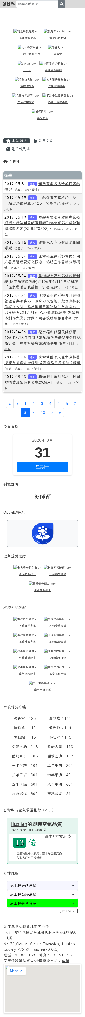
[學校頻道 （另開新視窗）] (8, 4)
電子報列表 (20, 149)
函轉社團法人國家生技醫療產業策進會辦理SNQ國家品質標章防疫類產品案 (42, 362)
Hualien (19, 824)
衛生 (16, 161)
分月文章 (45, 141)
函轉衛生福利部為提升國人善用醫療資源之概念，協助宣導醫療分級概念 (42, 261)
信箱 (65, 961)
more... (69, 910)
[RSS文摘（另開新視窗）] (13, 4)
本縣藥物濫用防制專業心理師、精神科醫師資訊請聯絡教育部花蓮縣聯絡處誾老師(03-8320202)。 (42, 222)
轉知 (32, 184)
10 (43, 412)
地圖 (9, 938)
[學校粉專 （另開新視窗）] (4, 4)
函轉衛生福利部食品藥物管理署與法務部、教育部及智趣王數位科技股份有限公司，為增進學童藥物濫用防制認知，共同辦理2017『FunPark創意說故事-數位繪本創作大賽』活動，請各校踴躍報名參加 (42, 306)
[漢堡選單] (72, 14)
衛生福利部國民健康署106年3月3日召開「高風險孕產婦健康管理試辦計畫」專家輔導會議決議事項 (42, 337)
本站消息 (18, 141)
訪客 (17, 189)
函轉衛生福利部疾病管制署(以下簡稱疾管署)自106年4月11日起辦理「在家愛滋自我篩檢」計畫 (42, 281)
